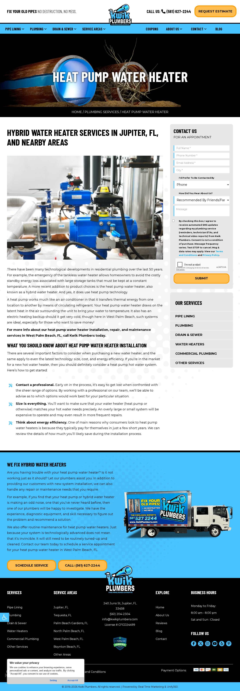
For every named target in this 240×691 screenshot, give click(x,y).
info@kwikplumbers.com (120, 619)
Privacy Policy (211, 255)
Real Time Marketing (151, 686)
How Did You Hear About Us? (196, 193)
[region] (45, 671)
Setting (53, 680)
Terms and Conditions (90, 671)
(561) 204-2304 (120, 614)
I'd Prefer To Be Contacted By (196, 178)
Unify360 (172, 686)
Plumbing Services (102, 112)
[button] (4, 617)
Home (77, 112)
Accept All (72, 680)
